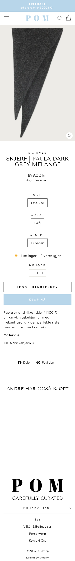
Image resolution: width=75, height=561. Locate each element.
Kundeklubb (36, 508)
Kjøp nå (37, 299)
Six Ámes (37, 152)
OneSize (37, 203)
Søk (37, 520)
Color (37, 214)
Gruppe (37, 234)
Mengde (37, 265)
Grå (37, 223)
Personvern (37, 534)
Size (37, 195)
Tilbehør (37, 243)
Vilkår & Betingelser (37, 526)
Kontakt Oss (37, 540)
